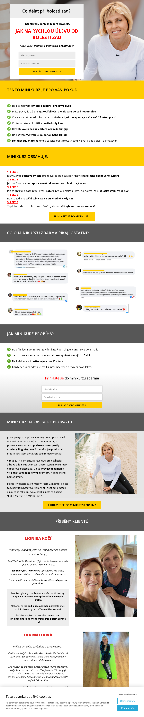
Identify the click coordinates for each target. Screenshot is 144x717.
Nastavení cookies (128, 694)
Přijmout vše (127, 708)
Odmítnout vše (128, 701)
